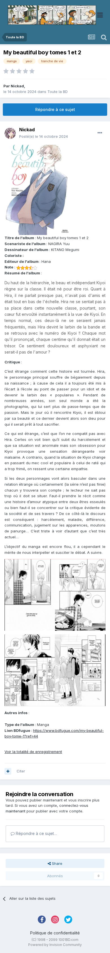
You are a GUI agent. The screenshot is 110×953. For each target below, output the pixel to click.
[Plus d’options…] (99, 133)
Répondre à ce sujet (55, 109)
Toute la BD (57, 91)
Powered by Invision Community (55, 945)
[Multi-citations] (8, 771)
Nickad (17, 86)
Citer (21, 771)
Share (56, 863)
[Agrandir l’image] (38, 189)
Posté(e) (43, 136)
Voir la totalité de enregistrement (33, 751)
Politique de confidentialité (55, 932)
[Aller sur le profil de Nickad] (10, 133)
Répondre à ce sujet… (36, 833)
